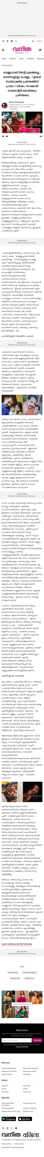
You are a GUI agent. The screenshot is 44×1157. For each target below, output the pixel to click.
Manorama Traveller (9, 1071)
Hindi (27, 53)
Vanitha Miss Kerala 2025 (11, 1111)
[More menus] (3, 50)
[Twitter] (16, 41)
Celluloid (30, 59)
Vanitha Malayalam (9, 1068)
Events (4, 1089)
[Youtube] (11, 41)
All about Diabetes (30, 1108)
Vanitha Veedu (7, 1074)
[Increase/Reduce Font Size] (40, 136)
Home (4, 59)
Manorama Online (29, 1071)
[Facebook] (3, 41)
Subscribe (26, 1086)
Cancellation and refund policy (13, 1147)
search (33, 41)
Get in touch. (32, 35)
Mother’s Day (28, 1111)
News (21, 59)
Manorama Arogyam (30, 1068)
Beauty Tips (15, 978)
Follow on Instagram (21, 1004)
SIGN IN (39, 41)
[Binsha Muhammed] (4, 105)
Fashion (13, 59)
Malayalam (19, 53)
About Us (5, 1086)
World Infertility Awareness (8, 1104)
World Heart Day (29, 1103)
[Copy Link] (7, 136)
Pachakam (27, 1074)
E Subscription (40, 49)
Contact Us (27, 1092)
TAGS (22, 967)
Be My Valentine (7, 65)
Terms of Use (19, 1144)
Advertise (5, 1092)
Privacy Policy (7, 1144)
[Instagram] (7, 41)
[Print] (3, 136)
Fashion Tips (13, 972)
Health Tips (29, 978)
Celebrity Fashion (29, 972)
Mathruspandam (8, 1108)
